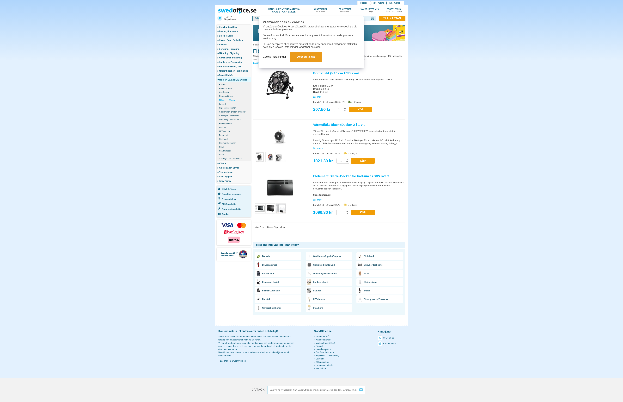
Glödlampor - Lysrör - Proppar (232, 112)
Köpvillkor (320, 355)
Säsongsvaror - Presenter (230, 158)
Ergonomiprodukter (232, 209)
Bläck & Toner (229, 189)
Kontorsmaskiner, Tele (229, 66)
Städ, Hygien (225, 176)
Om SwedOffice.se (325, 352)
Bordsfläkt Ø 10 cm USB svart (336, 73)
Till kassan (392, 18)
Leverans (320, 359)
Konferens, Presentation (230, 62)
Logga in (228, 16)
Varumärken (321, 368)
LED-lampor (224, 131)
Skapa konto (230, 19)
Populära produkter (231, 194)
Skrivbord (223, 139)
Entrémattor (224, 92)
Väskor (222, 163)
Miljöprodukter (229, 204)
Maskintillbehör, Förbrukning (233, 71)
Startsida (257, 45)
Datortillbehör (225, 75)
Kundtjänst (320, 10)
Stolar (221, 155)
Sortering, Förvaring (228, 49)
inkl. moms (394, 3)
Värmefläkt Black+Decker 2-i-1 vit (339, 124)
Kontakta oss (389, 343)
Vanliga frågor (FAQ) (325, 343)
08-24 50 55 (388, 338)
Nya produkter (229, 199)
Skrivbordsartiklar (227, 27)
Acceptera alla (306, 56)
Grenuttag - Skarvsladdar (230, 120)
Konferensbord (225, 123)
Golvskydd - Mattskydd (229, 116)
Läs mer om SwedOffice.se (233, 361)
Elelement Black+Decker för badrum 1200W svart (351, 176)
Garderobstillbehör (227, 108)
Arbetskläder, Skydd (228, 168)
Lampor (222, 127)
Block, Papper (225, 36)
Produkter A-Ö (322, 336)
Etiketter (222, 44)
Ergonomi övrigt (226, 96)
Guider (225, 214)
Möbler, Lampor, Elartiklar (232, 79)
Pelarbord (223, 135)
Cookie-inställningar (274, 56)
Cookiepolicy (333, 355)
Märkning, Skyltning (228, 53)
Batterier (223, 84)
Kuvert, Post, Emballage (230, 40)
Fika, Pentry (224, 181)
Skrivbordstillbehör (227, 143)
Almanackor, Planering (230, 58)
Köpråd (319, 346)
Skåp (221, 147)
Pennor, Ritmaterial (228, 31)
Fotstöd (222, 104)
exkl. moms (378, 3)
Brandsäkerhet (225, 88)
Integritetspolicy (323, 349)
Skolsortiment (225, 172)
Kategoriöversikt (323, 340)
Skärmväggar (225, 151)
